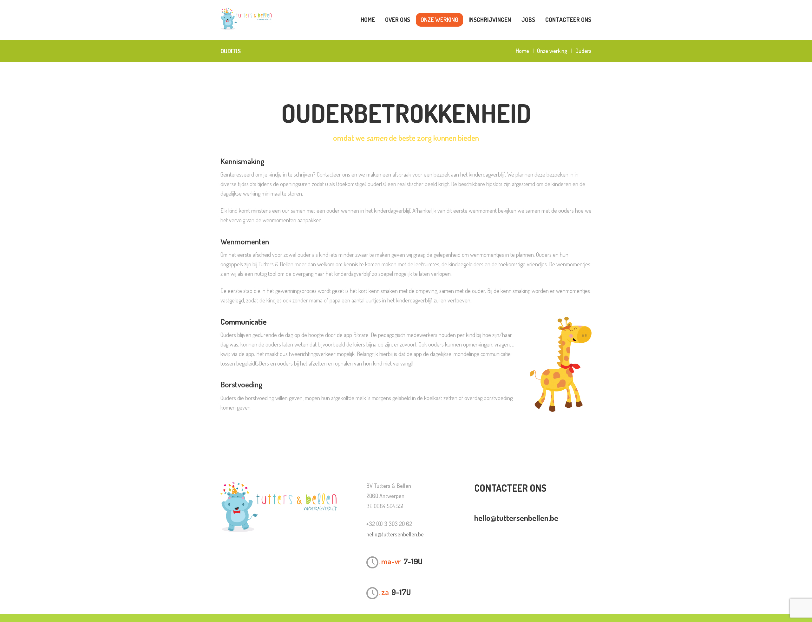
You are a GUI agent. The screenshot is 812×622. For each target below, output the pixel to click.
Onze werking (552, 51)
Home (522, 51)
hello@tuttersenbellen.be (395, 534)
